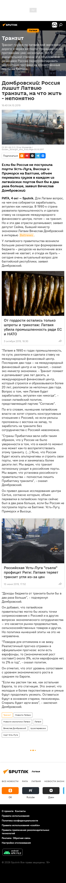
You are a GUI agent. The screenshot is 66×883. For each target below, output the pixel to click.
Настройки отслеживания (16, 842)
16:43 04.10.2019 (11, 105)
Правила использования (15, 815)
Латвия (37, 721)
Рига (25, 781)
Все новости (10, 781)
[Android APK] (12, 853)
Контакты (20, 811)
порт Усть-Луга (10, 735)
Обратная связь (21, 838)
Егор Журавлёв (24, 147)
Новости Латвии (23, 715)
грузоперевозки (38, 728)
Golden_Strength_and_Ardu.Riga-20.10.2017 (23, 149)
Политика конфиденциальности (20, 820)
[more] (60, 340)
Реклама (6, 838)
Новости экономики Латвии (16, 721)
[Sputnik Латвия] (10, 26)
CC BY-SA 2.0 (8, 147)
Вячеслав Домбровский (14, 728)
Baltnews (26, 235)
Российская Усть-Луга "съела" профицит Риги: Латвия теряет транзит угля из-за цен (31, 572)
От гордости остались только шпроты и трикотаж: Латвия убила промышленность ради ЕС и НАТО (33, 327)
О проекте (8, 811)
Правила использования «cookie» (21, 825)
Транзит (7, 715)
